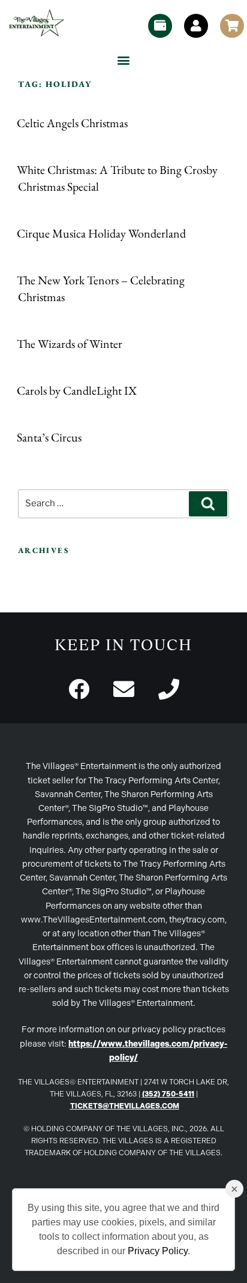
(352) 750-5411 (168, 1094)
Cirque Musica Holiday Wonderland (101, 233)
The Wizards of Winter (69, 343)
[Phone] (168, 688)
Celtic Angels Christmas (72, 123)
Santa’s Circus (49, 437)
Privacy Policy (158, 1251)
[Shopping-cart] (232, 26)
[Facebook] (78, 688)
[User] (196, 26)
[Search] (208, 503)
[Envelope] (123, 688)
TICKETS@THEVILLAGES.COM (124, 1106)
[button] (124, 60)
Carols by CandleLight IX (77, 390)
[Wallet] (160, 26)
